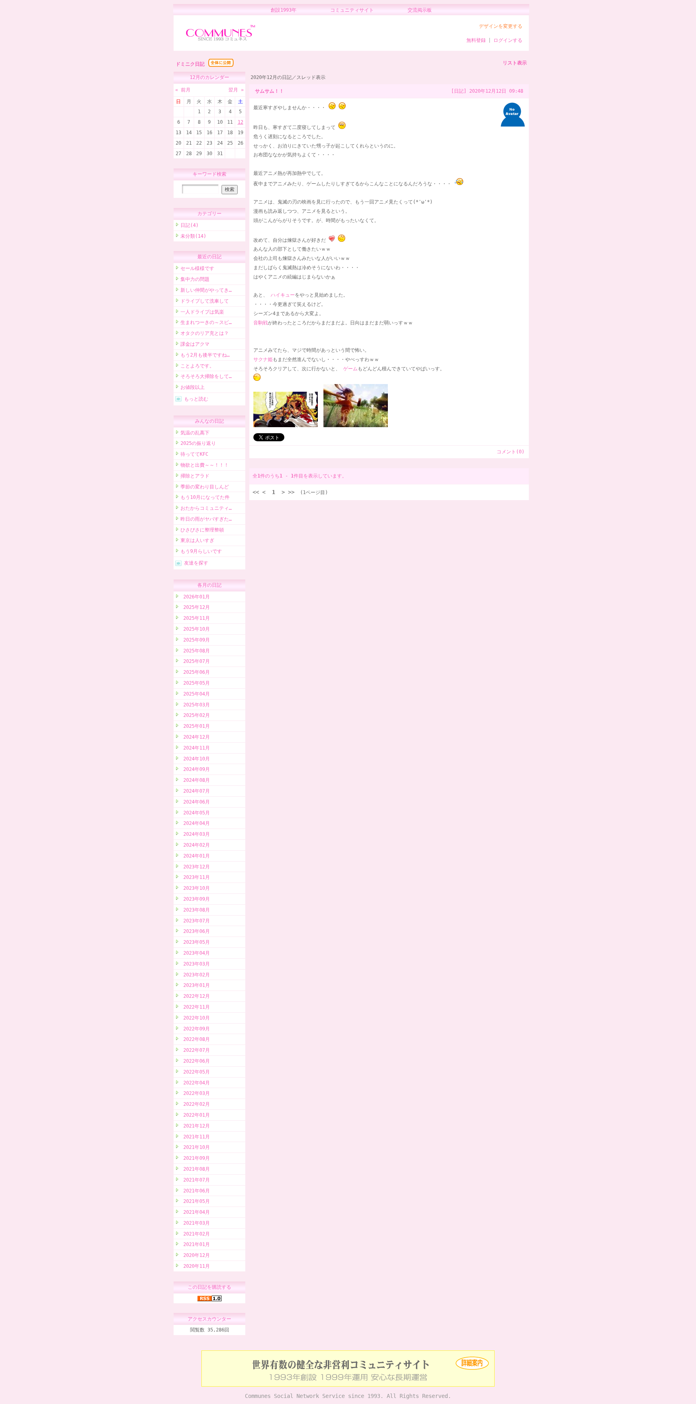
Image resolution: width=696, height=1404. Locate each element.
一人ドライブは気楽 (202, 312)
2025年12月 (195, 607)
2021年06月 (195, 1191)
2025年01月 (195, 726)
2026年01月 (195, 597)
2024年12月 (195, 737)
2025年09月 (195, 640)
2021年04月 (195, 1212)
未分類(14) (193, 236)
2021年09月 (195, 1158)
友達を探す (196, 563)
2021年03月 (195, 1223)
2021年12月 (195, 1126)
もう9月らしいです (201, 551)
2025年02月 (195, 715)
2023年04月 (195, 953)
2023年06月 (195, 931)
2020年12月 (195, 1255)
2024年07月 (195, 791)
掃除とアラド (194, 476)
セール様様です (197, 268)
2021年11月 (195, 1137)
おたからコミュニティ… (206, 508)
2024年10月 (195, 759)
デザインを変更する (500, 26)
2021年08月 (195, 1169)
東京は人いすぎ (197, 540)
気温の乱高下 (194, 433)
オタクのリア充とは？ (204, 333)
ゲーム (350, 369)
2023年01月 (195, 985)
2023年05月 (195, 942)
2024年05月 (195, 813)
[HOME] (220, 41)
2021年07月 (195, 1180)
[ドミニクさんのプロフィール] (513, 125)
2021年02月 (195, 1234)
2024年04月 (195, 823)
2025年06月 (195, 672)
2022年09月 (195, 1029)
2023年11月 (195, 877)
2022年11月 (195, 1007)
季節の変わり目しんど (204, 487)
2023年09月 (195, 899)
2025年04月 (195, 694)
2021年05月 (195, 1201)
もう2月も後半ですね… (205, 355)
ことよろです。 (197, 366)
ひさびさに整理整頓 (202, 530)
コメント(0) (510, 452)
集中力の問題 (194, 279)
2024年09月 (195, 769)
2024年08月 (195, 780)
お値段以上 (192, 387)
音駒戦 (260, 323)
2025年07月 (195, 661)
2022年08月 (195, 1039)
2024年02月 (195, 845)
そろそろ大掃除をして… (206, 376)
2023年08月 (195, 910)
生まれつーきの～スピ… (206, 322)
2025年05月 (195, 683)
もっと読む (196, 399)
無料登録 (476, 40)
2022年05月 (195, 1072)
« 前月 (183, 90)
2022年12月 (195, 996)
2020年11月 (195, 1266)
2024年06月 (195, 802)
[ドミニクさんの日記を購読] (209, 1299)
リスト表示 (515, 63)
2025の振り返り (198, 443)
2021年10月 (195, 1147)
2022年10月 (195, 1018)
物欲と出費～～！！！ (204, 465)
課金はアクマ (194, 344)
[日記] (458, 91)
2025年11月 (195, 618)
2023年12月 (195, 867)
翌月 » (236, 90)
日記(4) (189, 225)
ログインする (507, 40)
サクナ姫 (263, 359)
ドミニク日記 (190, 64)
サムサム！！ (269, 91)
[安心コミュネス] (348, 1385)
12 (240, 122)
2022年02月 (195, 1104)
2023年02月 (195, 975)
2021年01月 (195, 1244)
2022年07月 (195, 1050)
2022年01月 (195, 1115)
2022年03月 (195, 1093)
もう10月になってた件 (205, 497)
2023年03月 (195, 964)
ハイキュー (283, 295)
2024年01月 (195, 856)
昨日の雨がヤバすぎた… (206, 519)
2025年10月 (195, 629)
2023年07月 (195, 921)
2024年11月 (195, 748)
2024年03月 (195, 834)
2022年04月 (195, 1083)
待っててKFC (194, 454)
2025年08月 (195, 651)
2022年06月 (195, 1061)
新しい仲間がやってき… (206, 290)
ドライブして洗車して (204, 301)
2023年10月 (195, 888)
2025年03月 (195, 705)
